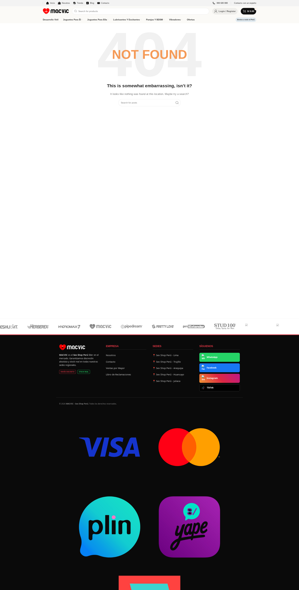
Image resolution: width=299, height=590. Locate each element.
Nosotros (111, 355)
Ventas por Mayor (115, 368)
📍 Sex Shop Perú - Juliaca (166, 381)
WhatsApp (212, 357)
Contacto (110, 361)
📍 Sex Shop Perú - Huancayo (168, 374)
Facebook (211, 367)
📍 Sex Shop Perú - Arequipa (168, 368)
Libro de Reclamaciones (118, 374)
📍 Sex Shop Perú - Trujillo (167, 361)
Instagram (212, 378)
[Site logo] (56, 11)
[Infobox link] (220, 3)
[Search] (177, 102)
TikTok (210, 387)
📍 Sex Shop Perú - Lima (165, 355)
